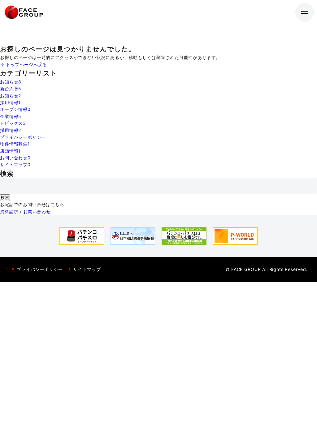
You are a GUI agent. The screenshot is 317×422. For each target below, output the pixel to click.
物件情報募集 (15, 143)
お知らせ (10, 81)
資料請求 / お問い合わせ (25, 211)
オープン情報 (15, 109)
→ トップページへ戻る (23, 64)
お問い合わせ (15, 157)
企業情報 (10, 116)
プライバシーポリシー (24, 137)
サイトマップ (15, 164)
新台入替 (10, 88)
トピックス (13, 123)
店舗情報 (10, 151)
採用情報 (10, 102)
